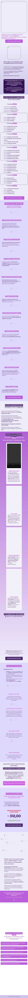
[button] (5, 633)
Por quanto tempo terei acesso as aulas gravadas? (12, 952)
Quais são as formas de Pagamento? (9, 960)
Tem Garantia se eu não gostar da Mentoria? (10, 963)
